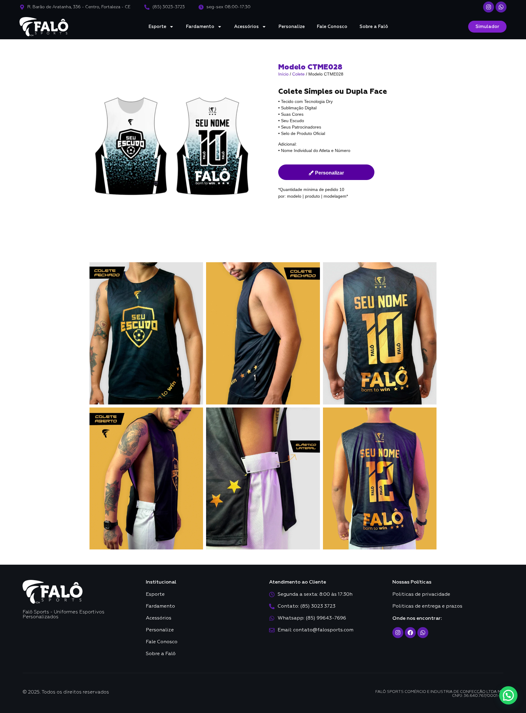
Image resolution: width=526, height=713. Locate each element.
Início (283, 74)
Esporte (157, 26)
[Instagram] (488, 7)
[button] (508, 695)
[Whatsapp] (501, 7)
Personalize (292, 26)
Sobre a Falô (373, 26)
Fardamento (200, 26)
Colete (298, 74)
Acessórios (246, 26)
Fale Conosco (332, 26)
